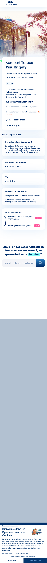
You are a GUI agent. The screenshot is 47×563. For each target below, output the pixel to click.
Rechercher (40, 263)
